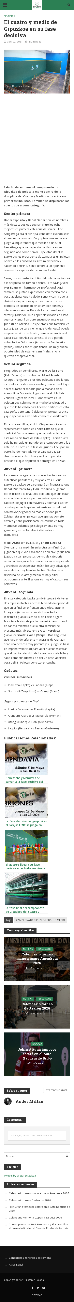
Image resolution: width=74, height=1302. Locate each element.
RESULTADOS (44, 949)
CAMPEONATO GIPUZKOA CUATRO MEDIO (40, 920)
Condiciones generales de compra (30, 1257)
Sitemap (37, 1295)
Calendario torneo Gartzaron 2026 (37, 1006)
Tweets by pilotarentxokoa (20, 1175)
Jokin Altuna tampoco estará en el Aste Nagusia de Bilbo (37, 1053)
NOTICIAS (9, 16)
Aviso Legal (16, 1264)
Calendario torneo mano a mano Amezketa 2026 (37, 958)
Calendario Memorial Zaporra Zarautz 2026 (35, 1217)
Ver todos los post (56, 1090)
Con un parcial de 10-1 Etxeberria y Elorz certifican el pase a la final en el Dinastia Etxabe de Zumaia (39, 1226)
